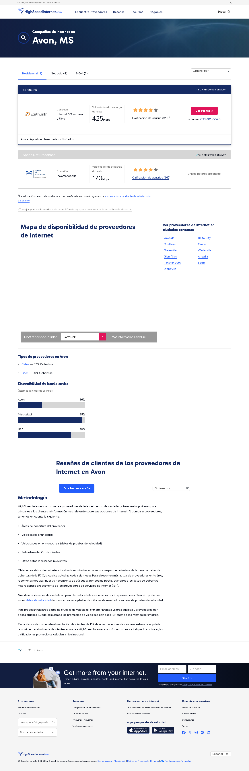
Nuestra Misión (189, 713)
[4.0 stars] (150, 170)
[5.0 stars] (155, 170)
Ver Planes (200, 110)
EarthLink (30, 90)
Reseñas (118, 12)
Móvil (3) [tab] (81, 73)
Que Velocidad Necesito (138, 713)
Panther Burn (172, 262)
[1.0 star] (135, 170)
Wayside (169, 238)
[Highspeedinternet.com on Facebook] (184, 733)
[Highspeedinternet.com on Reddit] (202, 733)
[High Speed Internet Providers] (40, 11)
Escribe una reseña (76, 488)
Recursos (137, 12)
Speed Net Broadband (39, 155)
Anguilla (203, 256)
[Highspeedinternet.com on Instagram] (196, 733)
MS (30, 650)
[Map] (89, 291)
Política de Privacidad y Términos (143, 761)
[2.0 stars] (140, 170)
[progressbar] (51, 405)
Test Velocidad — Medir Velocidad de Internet (149, 707)
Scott (201, 262)
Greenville (170, 250)
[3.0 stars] (145, 170)
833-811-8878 (210, 119)
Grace (202, 244)
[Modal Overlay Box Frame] (124, 675)
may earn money (29, 2)
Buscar (222, 11)
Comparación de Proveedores (86, 707)
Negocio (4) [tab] (59, 73)
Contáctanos (188, 720)
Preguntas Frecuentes (83, 720)
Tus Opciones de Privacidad (178, 761)
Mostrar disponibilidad (40, 337)
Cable (25, 364)
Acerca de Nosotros (191, 707)
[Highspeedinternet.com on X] (190, 733)
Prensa (185, 726)
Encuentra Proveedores (91, 12)
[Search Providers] (53, 722)
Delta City (204, 238)
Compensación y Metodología (111, 761)
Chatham (170, 244)
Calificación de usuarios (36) (150, 177)
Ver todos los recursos (83, 726)
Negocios (156, 12)
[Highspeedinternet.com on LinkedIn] (208, 733)
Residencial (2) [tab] (32, 73)
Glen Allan (170, 256)
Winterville (204, 250)
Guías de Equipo (80, 713)
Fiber (25, 373)
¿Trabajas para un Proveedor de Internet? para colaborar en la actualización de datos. (75, 209)
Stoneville (170, 269)
